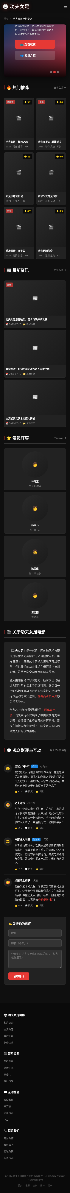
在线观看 (8, 1061)
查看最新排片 (46, 899)
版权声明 (8, 1145)
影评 (42, 1185)
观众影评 (8, 1099)
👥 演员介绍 (28, 55)
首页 (6, 18)
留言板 (7, 1106)
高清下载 (8, 1067)
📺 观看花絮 (28, 44)
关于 (50, 1185)
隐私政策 (8, 1151)
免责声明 (8, 1158)
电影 (27, 1185)
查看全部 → (60, 87)
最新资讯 (8, 1113)
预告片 (7, 1074)
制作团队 (8, 1042)
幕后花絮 (8, 1036)
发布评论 (19, 976)
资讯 (35, 1185)
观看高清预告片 (47, 696)
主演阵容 (8, 1029)
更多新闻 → (60, 270)
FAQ (6, 1119)
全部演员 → (60, 437)
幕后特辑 (8, 1081)
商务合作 (8, 1138)
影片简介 (8, 1022)
